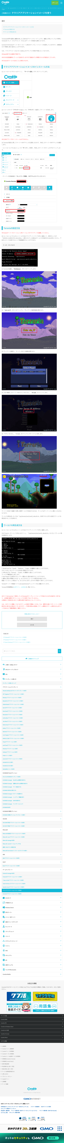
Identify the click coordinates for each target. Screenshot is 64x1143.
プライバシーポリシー (7, 1076)
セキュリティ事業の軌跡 (14, 1112)
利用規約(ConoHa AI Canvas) (8, 1059)
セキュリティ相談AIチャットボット (8, 1108)
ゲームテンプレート (44, 8)
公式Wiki (23, 587)
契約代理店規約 (5, 1064)
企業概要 (4, 1081)
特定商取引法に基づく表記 (8, 1066)
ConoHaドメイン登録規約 (8, 1049)
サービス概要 (5, 1084)
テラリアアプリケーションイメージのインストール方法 (19, 27)
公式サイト (17, 587)
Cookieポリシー (5, 1079)
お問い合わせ (5, 1074)
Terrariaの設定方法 (9, 29)
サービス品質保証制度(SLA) (8, 1071)
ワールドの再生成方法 (10, 32)
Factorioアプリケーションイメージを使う (15, 640)
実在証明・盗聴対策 (5, 1110)
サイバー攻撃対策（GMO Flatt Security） (48, 1110)
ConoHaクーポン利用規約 (8, 1054)
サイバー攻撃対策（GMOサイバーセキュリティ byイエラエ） (24, 1110)
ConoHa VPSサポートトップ (15, 8)
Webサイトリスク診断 (46, 1106)
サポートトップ (5, 8)
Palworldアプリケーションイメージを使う (16, 637)
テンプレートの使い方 (34, 8)
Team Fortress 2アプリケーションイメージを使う (17, 642)
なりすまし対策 (4, 1112)
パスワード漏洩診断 (35, 1106)
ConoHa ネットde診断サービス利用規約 (11, 1056)
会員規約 (4, 1046)
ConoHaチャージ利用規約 (8, 1051)
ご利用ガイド (24, 8)
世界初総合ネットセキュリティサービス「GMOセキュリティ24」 (15, 1106)
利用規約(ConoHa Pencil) (8, 1061)
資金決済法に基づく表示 (7, 1069)
